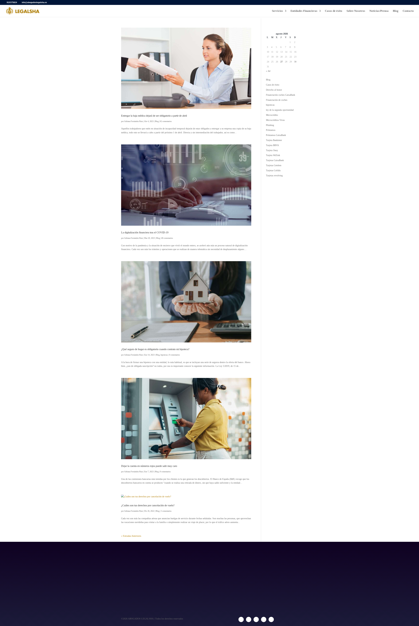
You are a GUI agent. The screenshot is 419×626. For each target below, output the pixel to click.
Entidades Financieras (304, 11)
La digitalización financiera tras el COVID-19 (144, 232)
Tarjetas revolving (274, 175)
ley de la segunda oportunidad (280, 110)
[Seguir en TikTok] (263, 619)
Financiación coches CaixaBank (280, 95)
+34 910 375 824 (255, 588)
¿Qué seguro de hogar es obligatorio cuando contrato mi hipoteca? (155, 349)
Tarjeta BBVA (272, 145)
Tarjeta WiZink (273, 155)
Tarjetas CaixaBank (275, 160)
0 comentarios (174, 355)
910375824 (12, 2)
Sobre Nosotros (355, 11)
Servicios (277, 11)
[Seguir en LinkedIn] (256, 619)
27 (281, 62)
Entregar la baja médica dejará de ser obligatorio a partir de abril (154, 115)
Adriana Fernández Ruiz (133, 121)
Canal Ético (128, 577)
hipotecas (164, 355)
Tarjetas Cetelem (273, 165)
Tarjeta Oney (272, 150)
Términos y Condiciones (197, 577)
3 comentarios (166, 511)
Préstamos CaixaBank (276, 135)
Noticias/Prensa (379, 11)
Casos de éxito (333, 11)
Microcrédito (272, 115)
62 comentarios (166, 121)
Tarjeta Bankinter (274, 140)
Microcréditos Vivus (275, 120)
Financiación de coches (276, 100)
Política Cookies (193, 570)
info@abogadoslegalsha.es (261, 576)
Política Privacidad (194, 562)
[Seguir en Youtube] (271, 619)
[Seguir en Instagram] (248, 619)
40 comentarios (167, 238)
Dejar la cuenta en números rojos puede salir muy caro (149, 466)
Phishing (270, 125)
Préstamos (270, 130)
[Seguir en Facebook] (241, 619)
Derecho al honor (274, 90)
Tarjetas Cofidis (273, 170)
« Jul (268, 71)
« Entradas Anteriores (131, 536)
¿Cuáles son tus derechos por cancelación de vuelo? (147, 505)
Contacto (408, 11)
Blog (395, 11)
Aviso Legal (190, 555)
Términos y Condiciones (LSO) (201, 584)
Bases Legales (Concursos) (199, 592)
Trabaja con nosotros (133, 570)
